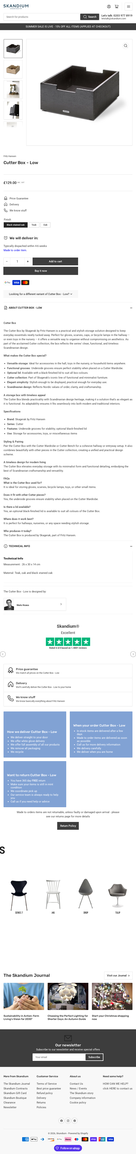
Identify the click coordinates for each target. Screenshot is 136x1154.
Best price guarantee (49, 1088)
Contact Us (76, 1083)
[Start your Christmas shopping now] (112, 996)
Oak (45, 224)
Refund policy (45, 1093)
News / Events (78, 1088)
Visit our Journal (117, 975)
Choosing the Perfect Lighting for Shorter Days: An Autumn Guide (68, 1017)
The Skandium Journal (17, 1083)
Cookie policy (78, 1102)
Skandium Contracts (16, 1088)
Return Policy (68, 825)
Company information (82, 1098)
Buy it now (41, 270)
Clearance (9, 1102)
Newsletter (10, 1107)
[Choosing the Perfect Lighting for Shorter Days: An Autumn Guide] (68, 996)
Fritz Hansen (10, 156)
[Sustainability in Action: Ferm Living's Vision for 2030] (24, 996)
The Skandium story (81, 1093)
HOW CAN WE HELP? (115, 1083)
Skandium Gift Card (15, 1093)
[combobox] (52, 17)
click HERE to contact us (117, 1088)
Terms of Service (47, 1083)
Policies (41, 1107)
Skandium (61, 1133)
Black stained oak (16, 224)
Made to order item (15, 250)
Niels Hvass (23, 605)
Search (92, 16)
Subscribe (94, 1057)
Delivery (41, 1098)
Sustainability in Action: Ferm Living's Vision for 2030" (21, 1017)
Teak (34, 224)
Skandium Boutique (15, 1098)
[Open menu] (128, 6)
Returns (41, 1102)
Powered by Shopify (78, 1133)
